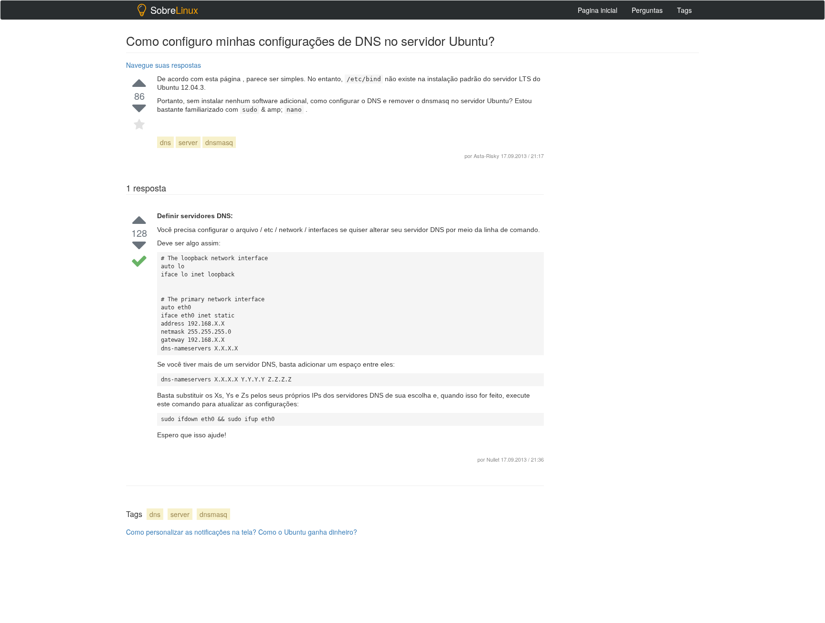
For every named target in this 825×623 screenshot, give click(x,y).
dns (165, 142)
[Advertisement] (627, 201)
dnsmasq (219, 142)
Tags (684, 10)
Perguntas (647, 10)
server (188, 142)
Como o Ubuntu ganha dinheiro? (307, 532)
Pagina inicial (597, 10)
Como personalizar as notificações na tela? (191, 532)
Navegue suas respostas (163, 65)
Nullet (493, 459)
